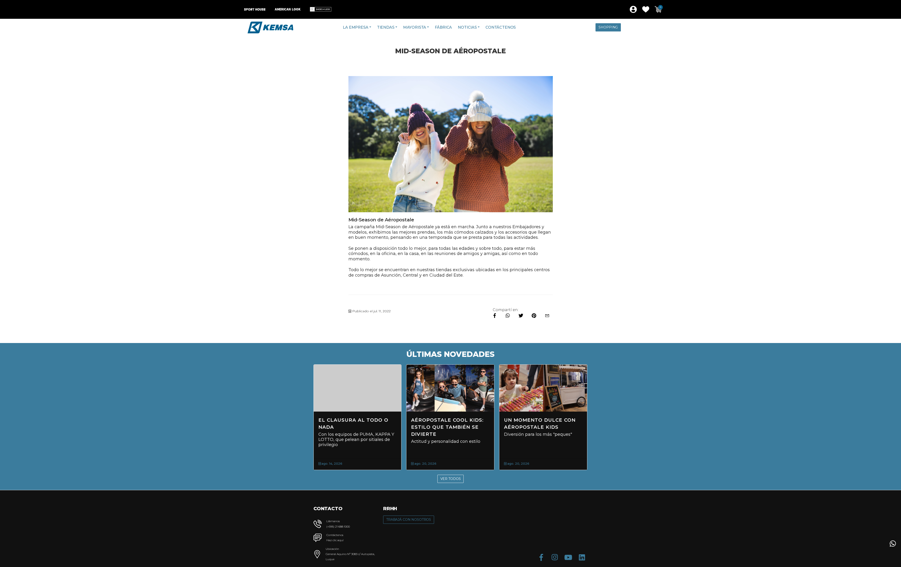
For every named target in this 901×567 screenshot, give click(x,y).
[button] (645, 9)
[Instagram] (554, 557)
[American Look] (287, 9)
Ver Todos (450, 479)
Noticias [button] (467, 27)
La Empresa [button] (355, 27)
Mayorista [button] (414, 27)
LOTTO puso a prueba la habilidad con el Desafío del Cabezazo (542, 427)
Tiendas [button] (385, 27)
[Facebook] (541, 557)
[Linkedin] (582, 557)
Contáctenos (500, 27)
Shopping (608, 27)
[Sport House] (254, 9)
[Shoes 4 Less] (320, 9)
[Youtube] (568, 557)
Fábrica (443, 27)
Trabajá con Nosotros (408, 519)
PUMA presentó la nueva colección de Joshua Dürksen (449, 427)
